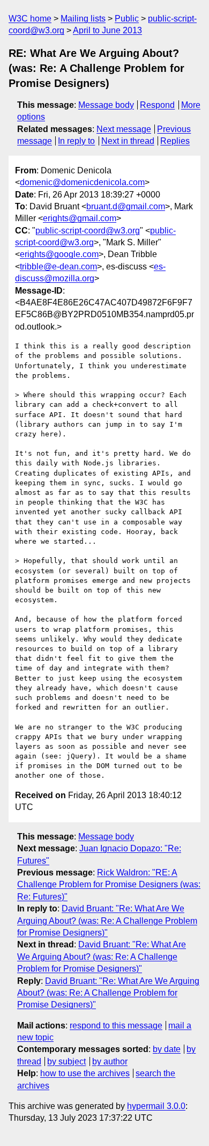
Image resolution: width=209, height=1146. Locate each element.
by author (110, 1061)
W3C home (30, 18)
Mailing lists (83, 18)
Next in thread (127, 140)
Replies (175, 140)
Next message (123, 129)
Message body (106, 105)
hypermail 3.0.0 (156, 1106)
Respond (157, 105)
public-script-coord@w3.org (87, 230)
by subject (66, 1061)
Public (127, 18)
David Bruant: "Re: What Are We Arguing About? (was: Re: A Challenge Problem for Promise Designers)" (107, 920)
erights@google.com (59, 254)
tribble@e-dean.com (58, 266)
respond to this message (116, 1025)
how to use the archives (85, 1073)
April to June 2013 (107, 30)
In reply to (76, 140)
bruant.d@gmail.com (125, 206)
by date (167, 1049)
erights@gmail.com (79, 218)
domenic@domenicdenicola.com (82, 182)
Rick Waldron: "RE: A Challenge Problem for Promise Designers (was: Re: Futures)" (108, 884)
